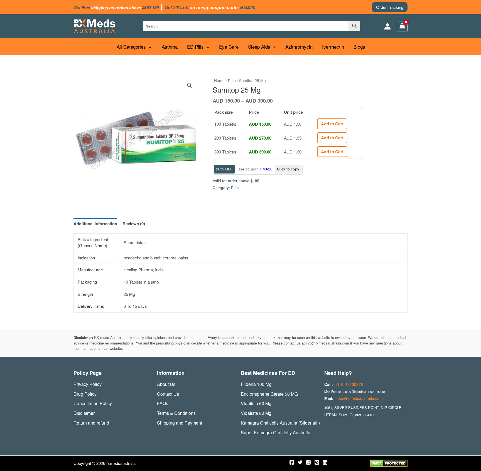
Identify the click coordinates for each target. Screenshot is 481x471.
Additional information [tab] (95, 223)
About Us (166, 384)
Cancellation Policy (92, 403)
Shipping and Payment (179, 423)
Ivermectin (333, 46)
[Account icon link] (387, 26)
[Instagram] (308, 462)
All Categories (131, 46)
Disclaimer (84, 413)
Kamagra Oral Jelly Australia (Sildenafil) (280, 423)
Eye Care (229, 46)
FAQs (162, 403)
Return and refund (91, 423)
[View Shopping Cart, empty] (402, 26)
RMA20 (266, 169)
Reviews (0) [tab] (133, 223)
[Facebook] (291, 462)
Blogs (359, 46)
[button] (390, 7)
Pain (232, 80)
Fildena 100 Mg (256, 384)
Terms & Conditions (176, 413)
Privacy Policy (87, 384)
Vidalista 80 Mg (256, 413)
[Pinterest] (316, 462)
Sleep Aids (259, 46)
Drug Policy (85, 394)
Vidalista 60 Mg (256, 403)
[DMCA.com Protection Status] (389, 463)
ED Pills (195, 46)
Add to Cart (332, 124)
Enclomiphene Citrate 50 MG (269, 394)
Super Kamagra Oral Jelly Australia (275, 432)
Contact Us (168, 394)
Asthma (170, 46)
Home (219, 80)
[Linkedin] (325, 462)
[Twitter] (300, 462)
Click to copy (288, 169)
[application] (148, 46)
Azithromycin (299, 46)
